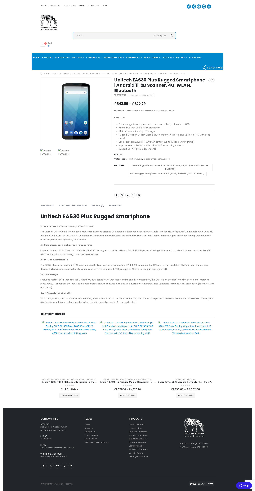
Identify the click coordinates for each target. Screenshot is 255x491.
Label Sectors (93, 57)
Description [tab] (47, 205)
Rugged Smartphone (152, 159)
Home (43, 5)
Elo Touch (77, 57)
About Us (54, 5)
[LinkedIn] (209, 6)
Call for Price (70, 395)
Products (167, 57)
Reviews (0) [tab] (98, 205)
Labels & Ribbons (113, 57)
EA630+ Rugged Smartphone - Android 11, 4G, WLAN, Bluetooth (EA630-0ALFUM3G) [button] (167, 174)
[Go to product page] (69, 348)
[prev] (208, 80)
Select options (127, 395)
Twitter (122, 195)
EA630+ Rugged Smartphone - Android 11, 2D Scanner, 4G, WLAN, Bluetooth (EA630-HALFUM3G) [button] (170, 167)
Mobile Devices (80, 379)
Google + (133, 195)
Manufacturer (151, 57)
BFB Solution (61, 57)
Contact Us (69, 5)
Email (138, 195)
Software (46, 57)
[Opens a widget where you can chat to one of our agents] (244, 486)
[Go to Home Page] (41, 74)
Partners (180, 57)
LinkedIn (127, 195)
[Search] (172, 35)
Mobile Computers (134, 159)
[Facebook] (189, 6)
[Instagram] (204, 6)
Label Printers (133, 57)
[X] (194, 6)
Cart (104, 5)
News (82, 5)
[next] (212, 80)
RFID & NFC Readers (94, 379)
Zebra (150, 379)
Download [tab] (115, 205)
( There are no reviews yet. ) (141, 95)
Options (119, 165)
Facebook (116, 195)
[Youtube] (199, 6)
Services (92, 5)
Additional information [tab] (73, 205)
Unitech (166, 159)
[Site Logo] (48, 22)
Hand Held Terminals (50, 379)
